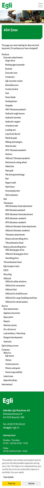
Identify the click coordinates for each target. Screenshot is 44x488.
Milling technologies (13, 142)
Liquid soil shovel (12, 134)
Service (5, 306)
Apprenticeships (10, 380)
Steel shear (10, 186)
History (8, 360)
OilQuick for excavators (15, 285)
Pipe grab (9, 170)
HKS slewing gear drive (14, 250)
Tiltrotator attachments (15, 234)
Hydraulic (8, 341)
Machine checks (10, 325)
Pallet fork (9, 166)
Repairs (7, 321)
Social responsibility (13, 372)
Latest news (8, 376)
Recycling (8, 274)
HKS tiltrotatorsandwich (15, 210)
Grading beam (11, 101)
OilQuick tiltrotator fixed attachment (20, 226)
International (7, 384)
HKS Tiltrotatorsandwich (15, 109)
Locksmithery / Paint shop (14, 333)
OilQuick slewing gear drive (16, 254)
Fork (7, 93)
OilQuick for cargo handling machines (21, 297)
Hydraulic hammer (13, 117)
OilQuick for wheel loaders (16, 302)
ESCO (6, 270)
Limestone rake (11, 125)
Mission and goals (12, 368)
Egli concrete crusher (14, 81)
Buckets (8, 68)
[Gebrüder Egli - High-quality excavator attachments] (22, 401)
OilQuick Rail (11, 289)
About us (7, 352)
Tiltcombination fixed (14, 242)
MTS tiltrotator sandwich (15, 222)
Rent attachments (11, 309)
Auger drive (10, 60)
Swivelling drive (12, 258)
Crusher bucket (11, 89)
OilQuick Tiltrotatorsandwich (17, 158)
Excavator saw (11, 72)
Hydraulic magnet (12, 121)
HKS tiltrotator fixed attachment (18, 206)
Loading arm (10, 129)
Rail (7, 178)
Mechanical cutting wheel (16, 162)
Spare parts (8, 317)
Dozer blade (10, 97)
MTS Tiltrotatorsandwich (15, 150)
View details (8, 477)
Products (5, 54)
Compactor (10, 77)
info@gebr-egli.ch (11, 427)
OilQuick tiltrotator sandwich (17, 230)
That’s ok (11, 483)
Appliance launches (12, 313)
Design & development (13, 337)
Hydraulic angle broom (15, 113)
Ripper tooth (10, 182)
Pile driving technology (15, 174)
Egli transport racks (11, 266)
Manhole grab (11, 138)
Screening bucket (12, 190)
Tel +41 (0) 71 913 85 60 (14, 424)
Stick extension (11, 195)
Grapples (9, 105)
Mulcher (8, 154)
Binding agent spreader (15, 64)
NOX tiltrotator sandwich (15, 218)
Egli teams (9, 355)
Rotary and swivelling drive (16, 238)
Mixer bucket (10, 146)
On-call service (10, 329)
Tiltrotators (8, 203)
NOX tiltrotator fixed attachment (19, 214)
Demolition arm (12, 85)
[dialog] (22, 471)
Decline (31, 483)
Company (6, 349)
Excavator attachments (13, 57)
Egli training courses (10, 345)
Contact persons (12, 364)
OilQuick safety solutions (16, 281)
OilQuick (7, 278)
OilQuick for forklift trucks (16, 293)
